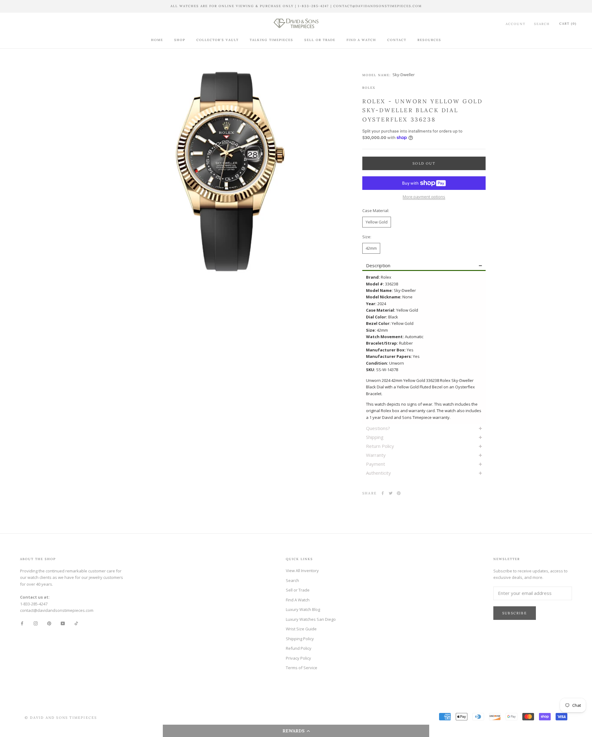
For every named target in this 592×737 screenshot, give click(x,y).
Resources (429, 40)
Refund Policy (298, 648)
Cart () (568, 24)
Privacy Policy (298, 658)
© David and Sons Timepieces (61, 717)
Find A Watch (361, 40)
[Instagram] (36, 623)
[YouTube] (63, 623)
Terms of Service (301, 667)
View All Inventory (302, 570)
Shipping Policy (300, 638)
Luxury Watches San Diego (311, 619)
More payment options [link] (424, 196)
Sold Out (424, 163)
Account (515, 24)
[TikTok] (76, 623)
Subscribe (514, 613)
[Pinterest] (399, 493)
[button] (296, 731)
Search (542, 24)
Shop (179, 40)
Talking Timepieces (271, 40)
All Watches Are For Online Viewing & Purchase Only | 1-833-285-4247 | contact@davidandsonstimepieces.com (296, 6)
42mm (371, 248)
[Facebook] (382, 493)
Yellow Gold (377, 222)
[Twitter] (391, 493)
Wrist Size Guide (301, 629)
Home (157, 40)
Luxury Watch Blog (303, 609)
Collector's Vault (217, 40)
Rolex (368, 88)
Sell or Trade (319, 40)
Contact (396, 40)
